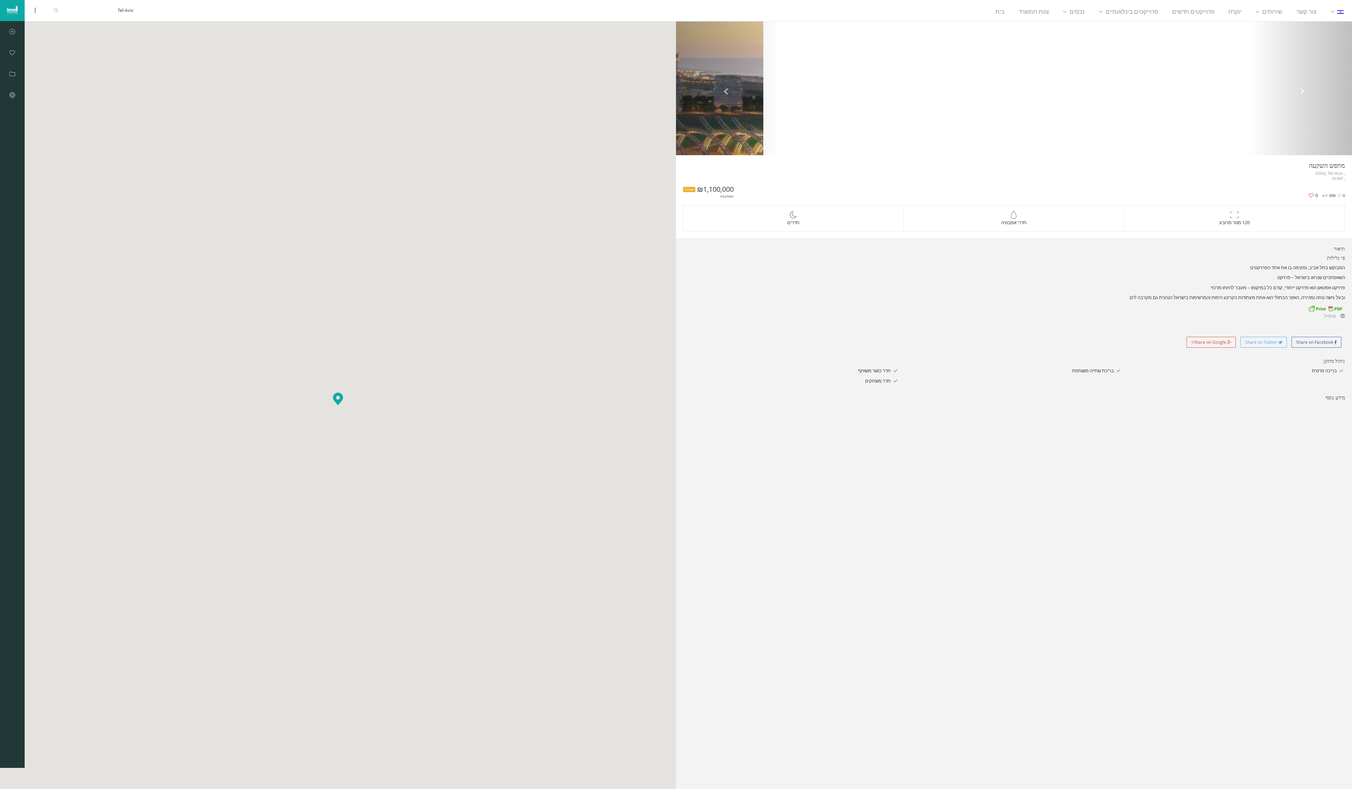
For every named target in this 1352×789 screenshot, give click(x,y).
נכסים (1077, 11)
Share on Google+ (1209, 342)
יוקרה (1234, 11)
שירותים (1272, 11)
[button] (338, 398)
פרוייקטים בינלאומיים (1132, 11)
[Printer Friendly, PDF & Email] (1325, 308)
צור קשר (1306, 11)
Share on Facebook (1315, 342)
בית (999, 11)
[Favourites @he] (12, 52)
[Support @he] (12, 95)
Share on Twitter (1261, 342)
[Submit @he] (12, 31)
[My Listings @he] (12, 73)
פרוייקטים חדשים (1193, 11)
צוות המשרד (1034, 11)
